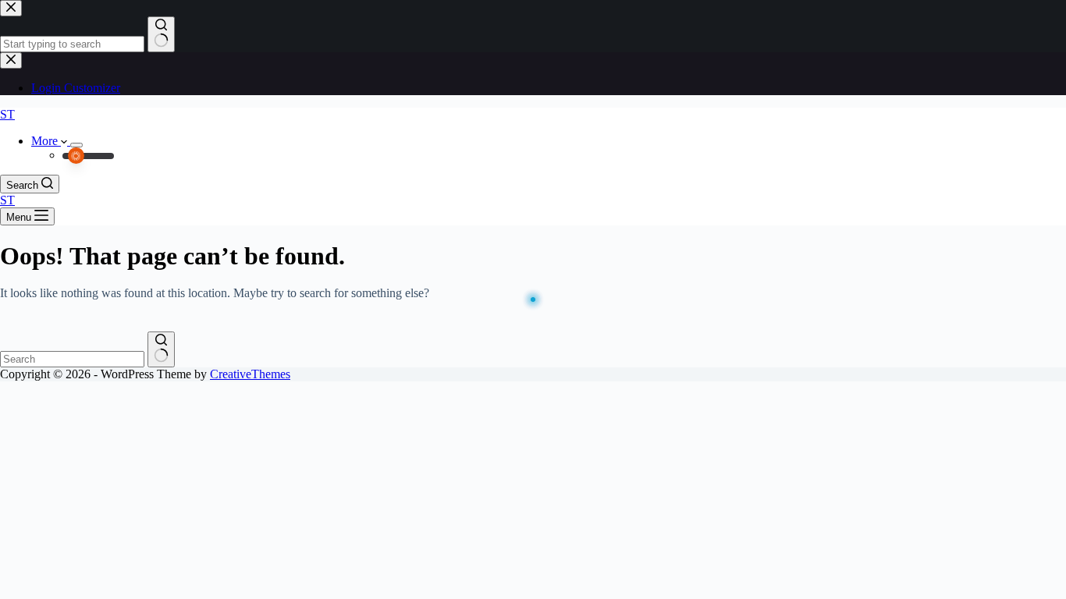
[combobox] (72, 359)
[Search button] (161, 349)
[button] (88, 156)
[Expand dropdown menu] (76, 145)
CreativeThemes (250, 374)
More (46, 140)
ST (7, 114)
